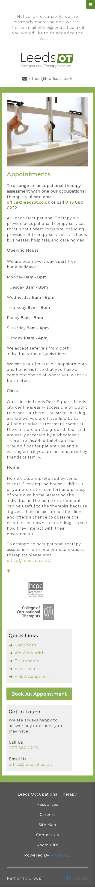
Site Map (47, 825)
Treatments (27, 661)
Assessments (27, 669)
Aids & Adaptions (32, 676)
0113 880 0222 (23, 748)
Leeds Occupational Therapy (47, 794)
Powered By (47, 855)
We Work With (30, 653)
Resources (47, 804)
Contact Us (47, 835)
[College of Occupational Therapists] (35, 613)
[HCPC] (36, 590)
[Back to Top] (9, 572)
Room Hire (47, 845)
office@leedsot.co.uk (59, 27)
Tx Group (32, 878)
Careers (47, 814)
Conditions (25, 645)
